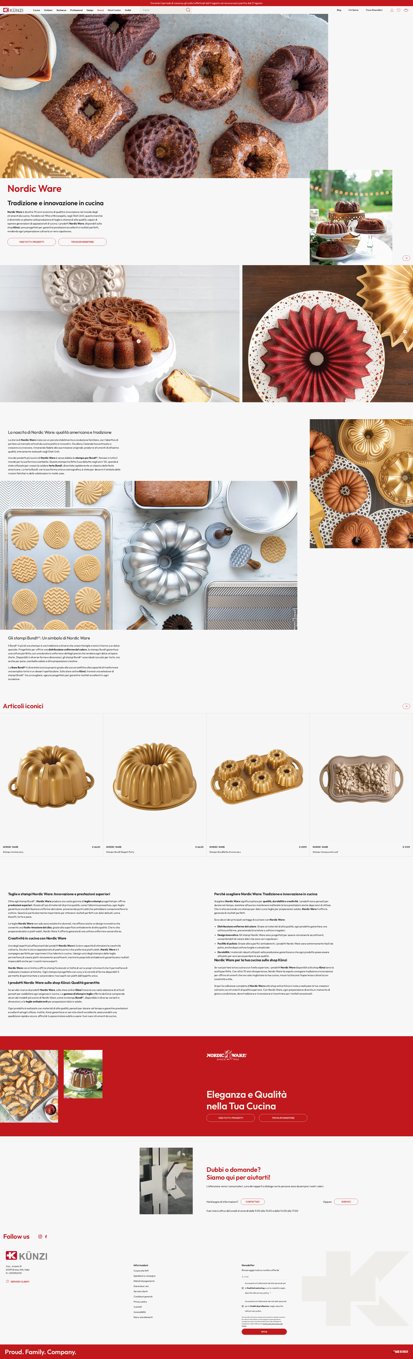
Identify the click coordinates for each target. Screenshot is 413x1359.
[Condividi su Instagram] (40, 1236)
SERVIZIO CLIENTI (20, 1281)
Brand (100, 10)
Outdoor (48, 10)
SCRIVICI (346, 1201)
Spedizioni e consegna (144, 1275)
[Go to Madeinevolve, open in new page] (400, 1351)
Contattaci (253, 1201)
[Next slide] (406, 258)
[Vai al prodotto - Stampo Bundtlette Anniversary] (258, 777)
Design (90, 10)
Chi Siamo (353, 10)
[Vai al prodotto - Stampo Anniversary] (51, 777)
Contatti (138, 1306)
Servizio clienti (140, 1291)
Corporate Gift (141, 1270)
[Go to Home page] (13, 10)
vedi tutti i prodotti (31, 241)
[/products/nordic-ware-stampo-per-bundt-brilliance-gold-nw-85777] (405, 332)
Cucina (36, 10)
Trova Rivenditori (374, 10)
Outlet (128, 10)
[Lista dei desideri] (398, 10)
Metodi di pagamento (144, 1281)
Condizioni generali (143, 1296)
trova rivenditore (82, 241)
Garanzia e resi (141, 1286)
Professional (76, 10)
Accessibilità (140, 1312)
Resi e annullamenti (143, 1317)
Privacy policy (140, 1301)
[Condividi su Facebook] (46, 1236)
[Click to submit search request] (188, 10)
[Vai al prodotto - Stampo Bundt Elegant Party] (154, 777)
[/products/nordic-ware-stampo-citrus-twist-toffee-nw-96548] (138, 341)
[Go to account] (392, 10)
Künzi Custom (114, 10)
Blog (339, 10)
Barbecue (61, 10)
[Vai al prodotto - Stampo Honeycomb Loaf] (361, 777)
